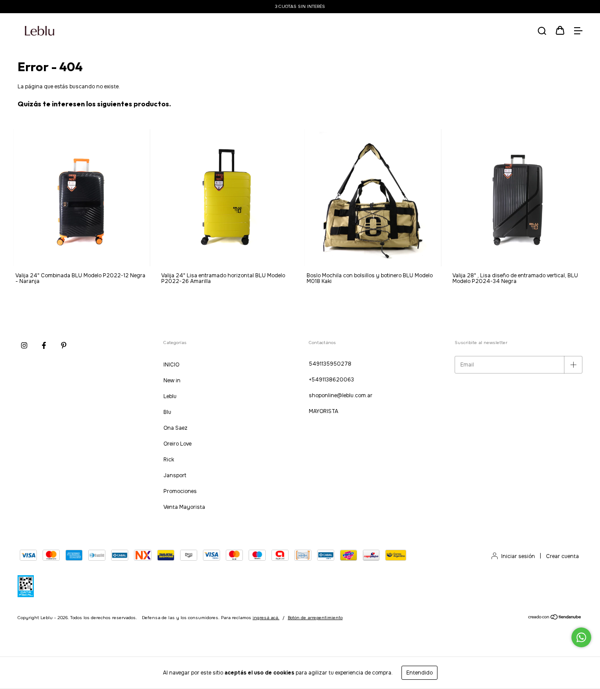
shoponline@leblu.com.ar (340, 395)
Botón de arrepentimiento (315, 617)
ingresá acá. (266, 617)
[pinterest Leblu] (63, 345)
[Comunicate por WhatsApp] (581, 637)
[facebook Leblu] (44, 345)
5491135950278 (330, 363)
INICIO (171, 364)
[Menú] (578, 31)
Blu (167, 412)
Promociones (180, 491)
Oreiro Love (177, 443)
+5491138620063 (331, 379)
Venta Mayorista (184, 507)
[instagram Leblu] (24, 345)
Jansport (174, 475)
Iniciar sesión (518, 556)
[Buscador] (542, 31)
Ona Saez (175, 428)
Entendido (419, 672)
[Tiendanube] (555, 618)
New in (172, 380)
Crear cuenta (562, 556)
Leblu (170, 396)
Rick (168, 459)
